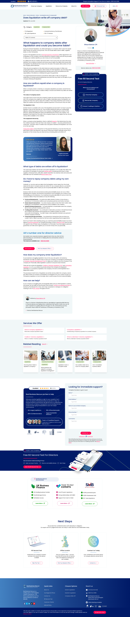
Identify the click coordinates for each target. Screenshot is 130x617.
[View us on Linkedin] (29, 604)
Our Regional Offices (49, 593)
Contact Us (93, 563)
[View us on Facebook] (24, 604)
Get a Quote (28, 248)
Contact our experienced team (61, 285)
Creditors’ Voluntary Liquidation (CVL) (53, 265)
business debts (48, 171)
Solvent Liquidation (70, 590)
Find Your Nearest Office (44, 248)
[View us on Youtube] (34, 604)
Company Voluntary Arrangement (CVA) (35, 261)
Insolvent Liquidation (70, 593)
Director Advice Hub (31, 15)
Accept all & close (99, 612)
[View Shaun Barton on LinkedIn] (93, 48)
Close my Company (36, 6)
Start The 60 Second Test (31, 467)
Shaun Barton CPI (40, 298)
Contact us (85, 433)
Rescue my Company (61, 6)
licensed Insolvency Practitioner (50, 55)
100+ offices (36, 288)
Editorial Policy (48, 605)
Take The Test (36, 563)
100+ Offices (85, 6)
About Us (73, 6)
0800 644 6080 (115, 1)
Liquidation (49, 6)
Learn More (39, 503)
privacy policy (27, 614)
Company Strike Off (70, 596)
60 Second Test (100, 6)
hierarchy (54, 121)
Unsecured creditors (28, 129)
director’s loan (60, 222)
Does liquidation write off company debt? (48, 15)
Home (24, 15)
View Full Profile (90, 63)
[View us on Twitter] (27, 604)
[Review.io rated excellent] (24, 1)
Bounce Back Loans (46, 174)
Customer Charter (49, 602)
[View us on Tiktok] (32, 604)
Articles (37, 15)
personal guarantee (33, 222)
